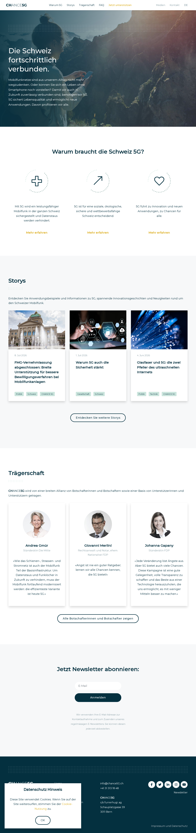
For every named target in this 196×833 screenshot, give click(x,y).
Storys (70, 5)
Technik (154, 394)
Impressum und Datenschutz (169, 826)
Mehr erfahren (36, 232)
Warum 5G (55, 5)
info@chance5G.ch (111, 783)
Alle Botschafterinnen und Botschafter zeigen (98, 618)
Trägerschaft (87, 5)
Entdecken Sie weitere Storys (98, 417)
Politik (19, 394)
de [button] (186, 5)
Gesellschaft (83, 394)
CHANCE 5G (47, 394)
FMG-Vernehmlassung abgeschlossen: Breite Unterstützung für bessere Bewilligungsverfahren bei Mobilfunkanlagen (37, 372)
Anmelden (98, 697)
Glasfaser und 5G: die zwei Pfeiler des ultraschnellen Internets (159, 367)
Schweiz (32, 394)
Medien (160, 5)
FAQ (101, 5)
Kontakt (175, 5)
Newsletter (181, 792)
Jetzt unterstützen (120, 5)
